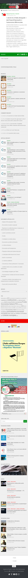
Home (14, 557)
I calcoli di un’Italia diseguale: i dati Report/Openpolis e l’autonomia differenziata (16, 20)
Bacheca (9, 76)
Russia (20, 309)
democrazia (22, 300)
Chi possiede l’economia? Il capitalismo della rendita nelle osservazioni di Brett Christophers (16, 175)
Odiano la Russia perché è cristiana (15, 455)
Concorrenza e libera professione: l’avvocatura (13, 263)
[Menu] (26, 1)
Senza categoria (15, 202)
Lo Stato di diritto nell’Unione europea (16, 540)
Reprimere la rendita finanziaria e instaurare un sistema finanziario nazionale (12, 229)
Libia (12, 307)
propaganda (3, 309)
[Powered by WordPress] (9, 571)
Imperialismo (13, 306)
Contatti (14, 561)
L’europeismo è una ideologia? (14, 197)
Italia (22, 306)
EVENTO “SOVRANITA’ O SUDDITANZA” (17, 503)
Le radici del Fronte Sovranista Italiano (16, 106)
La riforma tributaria (6, 245)
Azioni (8, 481)
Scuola (3, 235)
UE (1, 315)
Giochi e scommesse (7, 257)
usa (17, 315)
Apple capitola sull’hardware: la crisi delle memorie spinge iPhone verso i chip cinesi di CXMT (17, 430)
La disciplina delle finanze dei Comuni (11, 254)
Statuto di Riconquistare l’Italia (9, 221)
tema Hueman (21, 571)
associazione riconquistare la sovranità (17, 298)
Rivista (17, 13)
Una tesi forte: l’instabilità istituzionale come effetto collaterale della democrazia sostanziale (13, 125)
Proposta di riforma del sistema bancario (11, 251)
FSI (16, 304)
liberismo (7, 307)
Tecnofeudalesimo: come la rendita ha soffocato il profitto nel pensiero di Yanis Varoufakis (16, 151)
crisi (17, 300)
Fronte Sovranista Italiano (14, 303)
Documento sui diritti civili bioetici (10, 242)
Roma (17, 309)
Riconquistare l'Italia (11, 309)
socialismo (3, 311)
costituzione (12, 300)
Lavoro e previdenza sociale (8, 232)
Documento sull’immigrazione (9, 248)
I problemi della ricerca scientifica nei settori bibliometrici (11, 267)
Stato (14, 313)
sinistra (22, 309)
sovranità (4, 313)
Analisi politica (10, 13)
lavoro (25, 306)
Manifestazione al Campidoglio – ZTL (15, 490)
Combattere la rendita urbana (9, 239)
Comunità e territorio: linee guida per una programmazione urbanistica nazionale (11, 280)
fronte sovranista (16, 302)
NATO (20, 307)
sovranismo (11, 311)
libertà (10, 307)
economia (2, 302)
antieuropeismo (4, 298)
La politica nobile (11, 85)
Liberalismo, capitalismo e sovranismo (16, 92)
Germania (20, 304)
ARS (8, 298)
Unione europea (9, 315)
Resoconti (13, 481)
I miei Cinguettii (4, 58)
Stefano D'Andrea (21, 313)
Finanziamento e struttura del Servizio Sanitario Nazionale (12, 275)
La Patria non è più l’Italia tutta (12, 130)
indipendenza (19, 306)
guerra (10, 306)
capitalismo (4, 300)
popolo (25, 307)
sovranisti (20, 311)
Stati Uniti (10, 313)
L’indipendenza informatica (13, 521)
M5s (14, 307)
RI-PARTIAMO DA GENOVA (13, 497)
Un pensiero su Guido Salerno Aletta (15, 115)
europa (9, 302)
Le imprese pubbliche (7, 260)
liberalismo (3, 307)
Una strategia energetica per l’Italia (10, 271)
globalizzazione (4, 306)
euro (5, 302)
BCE (25, 298)
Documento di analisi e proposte (9, 225)
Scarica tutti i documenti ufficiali (9, 284)
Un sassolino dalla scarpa (13, 133)
